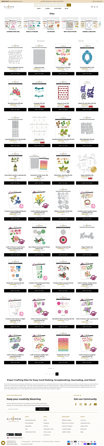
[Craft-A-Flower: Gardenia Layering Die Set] (87, 342)
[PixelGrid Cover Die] (63, 342)
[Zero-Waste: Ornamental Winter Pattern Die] (39, 234)
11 (53, 374)
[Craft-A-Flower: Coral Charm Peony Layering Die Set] (15, 234)
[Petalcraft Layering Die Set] (15, 270)
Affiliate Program (66, 420)
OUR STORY (57, 8)
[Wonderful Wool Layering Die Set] (63, 306)
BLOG (66, 8)
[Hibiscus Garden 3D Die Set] (63, 198)
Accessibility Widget (27, 444)
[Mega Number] (39, 126)
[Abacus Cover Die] (63, 91)
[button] (3, 443)
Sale (26, 429)
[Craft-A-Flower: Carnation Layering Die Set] (39, 306)
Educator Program (67, 426)
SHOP (39, 8)
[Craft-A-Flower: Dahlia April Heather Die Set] (39, 342)
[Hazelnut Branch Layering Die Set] (63, 126)
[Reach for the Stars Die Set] (87, 91)
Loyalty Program (66, 429)
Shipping (46, 423)
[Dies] (13, 33)
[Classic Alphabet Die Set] (15, 55)
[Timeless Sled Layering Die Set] (63, 270)
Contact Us (47, 435)
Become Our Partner (68, 423)
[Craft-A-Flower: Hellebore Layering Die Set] (15, 342)
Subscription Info (48, 429)
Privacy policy (26, 441)
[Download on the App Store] (10, 434)
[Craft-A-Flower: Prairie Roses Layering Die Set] (87, 270)
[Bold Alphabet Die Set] (87, 126)
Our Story (83, 420)
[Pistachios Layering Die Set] (63, 162)
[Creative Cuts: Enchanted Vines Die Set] (39, 270)
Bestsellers (28, 426)
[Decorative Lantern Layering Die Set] (15, 162)
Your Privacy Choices (47, 441)
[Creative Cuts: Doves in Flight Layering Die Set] (15, 306)
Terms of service (36, 441)
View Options (39, 145)
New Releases (29, 423)
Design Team (84, 426)
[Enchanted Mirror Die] (87, 55)
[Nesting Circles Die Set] (63, 234)
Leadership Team (85, 423)
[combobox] (50, 5)
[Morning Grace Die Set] (15, 91)
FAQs (45, 420)
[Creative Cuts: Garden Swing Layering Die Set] (87, 198)
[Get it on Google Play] (18, 434)
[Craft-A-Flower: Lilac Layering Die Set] (87, 306)
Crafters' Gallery (66, 432)
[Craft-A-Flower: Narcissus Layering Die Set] (39, 198)
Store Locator (47, 432)
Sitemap (57, 441)
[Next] (98, 25)
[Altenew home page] (9, 7)
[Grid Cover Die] (39, 55)
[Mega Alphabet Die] (87, 162)
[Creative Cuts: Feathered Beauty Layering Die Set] (15, 198)
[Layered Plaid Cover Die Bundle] (15, 126)
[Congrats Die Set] (39, 91)
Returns (46, 426)
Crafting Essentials (30, 420)
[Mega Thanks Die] (87, 234)
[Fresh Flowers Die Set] (63, 55)
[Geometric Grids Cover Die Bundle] (39, 162)
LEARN (47, 8)
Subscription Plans (30, 432)
